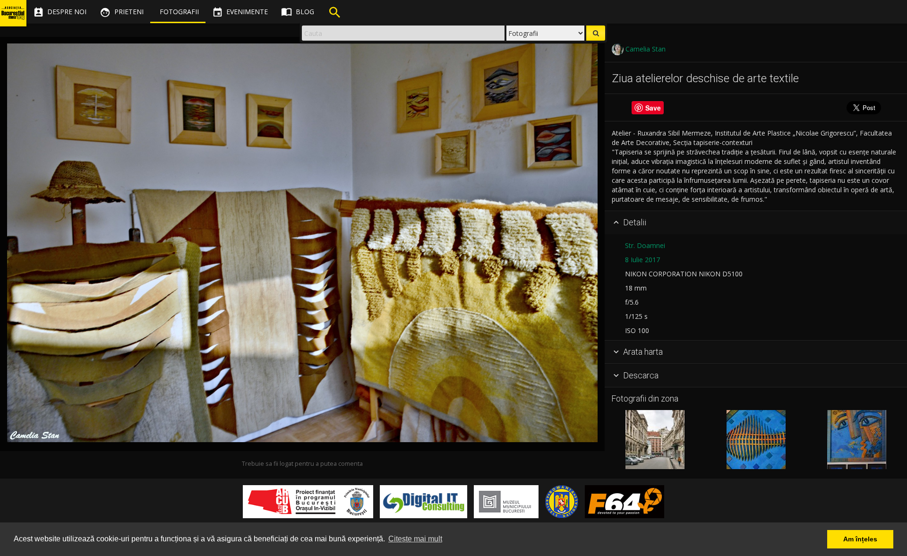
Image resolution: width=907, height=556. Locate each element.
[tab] (756, 223)
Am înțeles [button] (860, 539)
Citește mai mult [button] (415, 539)
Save (653, 107)
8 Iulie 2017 (642, 259)
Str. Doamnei (645, 245)
